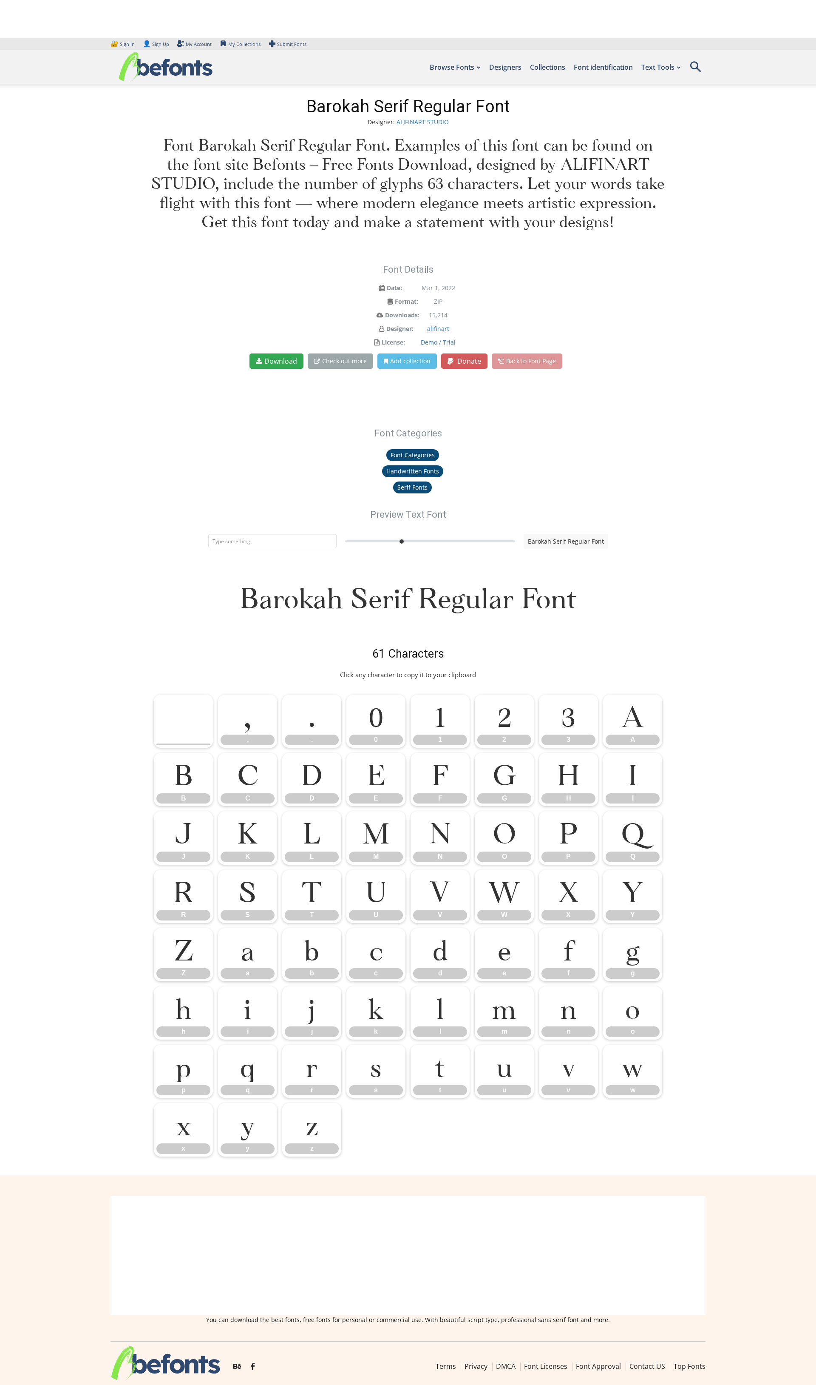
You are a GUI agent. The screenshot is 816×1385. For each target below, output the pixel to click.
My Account (199, 44)
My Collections (244, 44)
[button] (695, 70)
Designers (505, 67)
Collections (547, 67)
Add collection (410, 361)
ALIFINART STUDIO (423, 122)
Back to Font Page (531, 361)
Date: (394, 288)
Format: (406, 301)
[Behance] (237, 1366)
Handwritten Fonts (412, 471)
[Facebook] (253, 1366)
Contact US (647, 1366)
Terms (446, 1366)
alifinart (438, 329)
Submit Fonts (291, 44)
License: (393, 342)
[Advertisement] (408, 1255)
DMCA (506, 1366)
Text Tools (657, 67)
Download (280, 361)
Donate (468, 361)
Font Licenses (545, 1366)
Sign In (123, 44)
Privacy (476, 1366)
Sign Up (156, 44)
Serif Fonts (412, 487)
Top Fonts (690, 1366)
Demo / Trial (438, 342)
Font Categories (413, 455)
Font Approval (598, 1366)
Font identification (603, 67)
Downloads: (402, 315)
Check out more (344, 361)
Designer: (400, 329)
